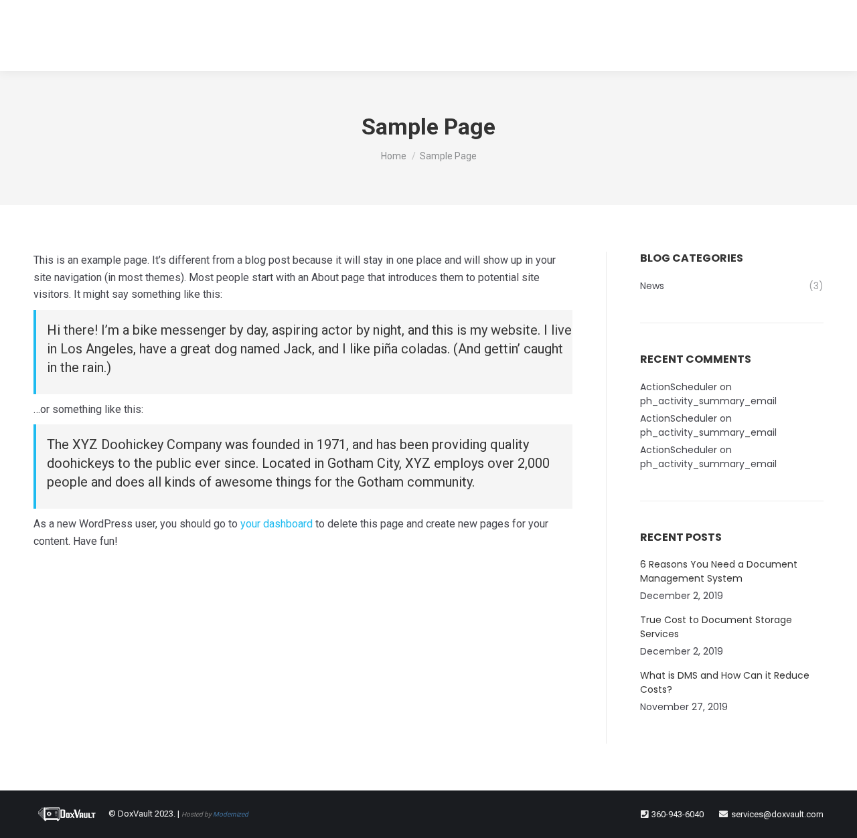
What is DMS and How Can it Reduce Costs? (724, 682)
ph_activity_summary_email (708, 401)
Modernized (230, 814)
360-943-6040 (677, 814)
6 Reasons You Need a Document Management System (718, 571)
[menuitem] (360, 35)
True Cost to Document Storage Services (716, 627)
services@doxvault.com (777, 814)
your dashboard (276, 523)
